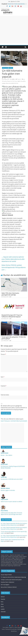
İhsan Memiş (4, 510)
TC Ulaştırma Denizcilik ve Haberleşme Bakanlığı (13, 577)
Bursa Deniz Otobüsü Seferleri (9, 587)
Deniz (2, 606)
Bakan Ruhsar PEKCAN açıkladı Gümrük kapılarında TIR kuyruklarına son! (14, 267)
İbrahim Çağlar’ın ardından (8, 490)
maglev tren (19, 81)
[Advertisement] (14, 30)
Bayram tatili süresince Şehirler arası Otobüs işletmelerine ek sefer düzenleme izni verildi (13, 259)
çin (23, 79)
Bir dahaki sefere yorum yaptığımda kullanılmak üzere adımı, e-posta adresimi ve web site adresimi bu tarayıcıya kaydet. (14, 407)
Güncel (10, 68)
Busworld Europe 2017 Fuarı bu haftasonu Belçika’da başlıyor (12, 316)
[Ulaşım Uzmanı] (2, 47)
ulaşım (7, 83)
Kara (2, 601)
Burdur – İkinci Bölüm (6, 455)
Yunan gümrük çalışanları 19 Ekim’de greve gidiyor (14, 338)
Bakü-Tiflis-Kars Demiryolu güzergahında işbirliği (10, 294)
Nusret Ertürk (4, 453)
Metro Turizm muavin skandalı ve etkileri (11, 501)
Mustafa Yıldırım (5, 488)
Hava (2, 604)
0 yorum (19, 79)
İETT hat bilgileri (5, 584)
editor (13, 79)
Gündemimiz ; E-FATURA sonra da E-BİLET (12, 479)
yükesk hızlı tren (14, 83)
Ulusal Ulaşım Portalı (6, 574)
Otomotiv (3, 611)
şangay (3, 83)
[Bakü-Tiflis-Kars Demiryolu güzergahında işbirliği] (14, 279)
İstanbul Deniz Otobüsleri (7, 582)
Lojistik (2, 609)
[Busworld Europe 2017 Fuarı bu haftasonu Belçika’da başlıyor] (14, 300)
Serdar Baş (4, 477)
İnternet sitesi (5, 395)
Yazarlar (3, 599)
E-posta (3, 386)
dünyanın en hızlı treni (11, 81)
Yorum (3, 354)
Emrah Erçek (4, 464)
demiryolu (4, 81)
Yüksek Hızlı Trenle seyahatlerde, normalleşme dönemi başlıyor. (16, 4)
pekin (24, 81)
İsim (2, 377)
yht (10, 83)
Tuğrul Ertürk (4, 499)
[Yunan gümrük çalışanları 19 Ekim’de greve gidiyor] (14, 322)
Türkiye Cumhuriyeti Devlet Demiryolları (11, 579)
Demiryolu (5, 68)
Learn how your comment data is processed (14, 421)
